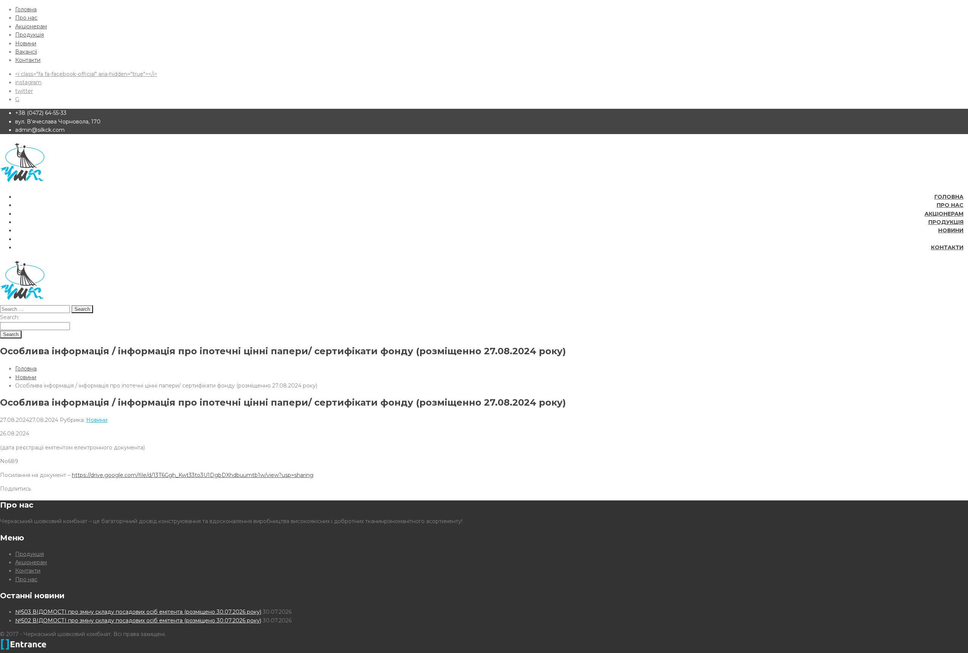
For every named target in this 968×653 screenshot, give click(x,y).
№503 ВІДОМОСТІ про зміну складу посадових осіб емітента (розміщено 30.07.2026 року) (138, 611)
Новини (25, 43)
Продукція (29, 34)
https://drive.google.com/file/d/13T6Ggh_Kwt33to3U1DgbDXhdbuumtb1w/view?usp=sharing (192, 475)
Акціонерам (31, 26)
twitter (24, 91)
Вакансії (26, 51)
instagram (28, 82)
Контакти (27, 60)
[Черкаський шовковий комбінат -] (22, 182)
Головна (26, 9)
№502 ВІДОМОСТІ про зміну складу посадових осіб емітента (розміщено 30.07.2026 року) (138, 620)
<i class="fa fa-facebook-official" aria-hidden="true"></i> (86, 74)
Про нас (26, 17)
